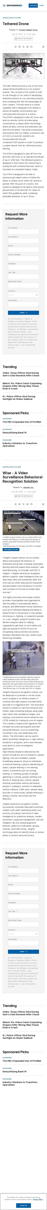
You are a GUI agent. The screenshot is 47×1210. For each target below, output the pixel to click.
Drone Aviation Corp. (28, 30)
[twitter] (23, 47)
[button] (4, 5)
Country (12, 291)
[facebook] (16, 47)
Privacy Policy (38, 1199)
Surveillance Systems (12, 18)
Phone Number (14, 255)
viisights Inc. (28, 487)
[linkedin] (19, 47)
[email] (31, 47)
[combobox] (23, 294)
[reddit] (27, 47)
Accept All (23, 1205)
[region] (23, 1202)
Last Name (13, 237)
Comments (12, 300)
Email (11, 246)
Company (12, 263)
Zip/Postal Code (14, 281)
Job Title (12, 272)
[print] (43, 47)
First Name (13, 228)
